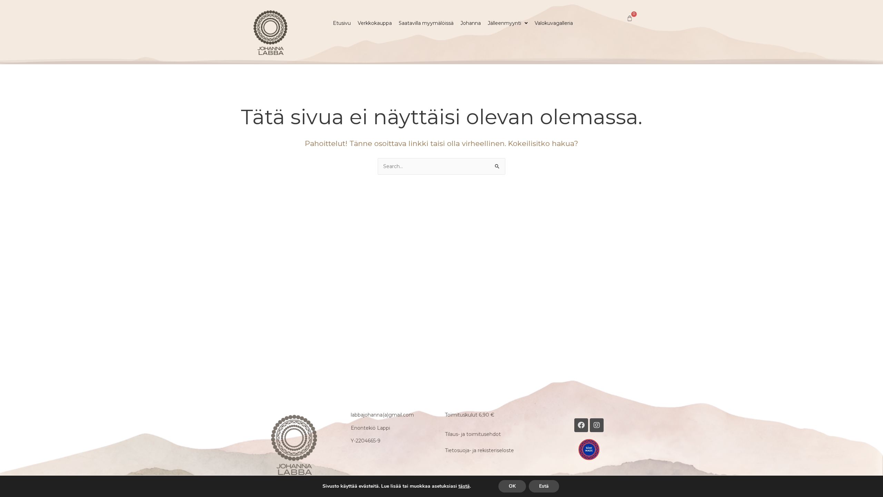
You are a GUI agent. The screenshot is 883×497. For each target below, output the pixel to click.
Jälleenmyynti (504, 23)
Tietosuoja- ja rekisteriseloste (479, 450)
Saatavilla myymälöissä (426, 23)
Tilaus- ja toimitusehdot (473, 434)
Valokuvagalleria (554, 23)
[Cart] (629, 18)
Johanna (470, 23)
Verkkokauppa (375, 23)
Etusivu (342, 23)
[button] (507, 23)
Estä (544, 486)
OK (512, 486)
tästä (464, 486)
